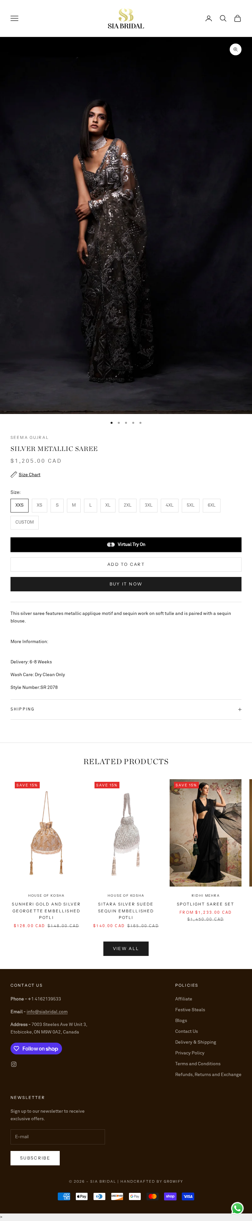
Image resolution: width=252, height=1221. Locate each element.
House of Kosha (46, 895)
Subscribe (35, 1157)
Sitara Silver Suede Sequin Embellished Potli (126, 911)
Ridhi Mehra (206, 895)
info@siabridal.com (47, 1012)
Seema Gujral (29, 437)
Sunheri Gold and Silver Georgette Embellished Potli (46, 911)
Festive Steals (190, 1010)
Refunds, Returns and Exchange (208, 1074)
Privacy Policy (189, 1053)
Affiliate (183, 999)
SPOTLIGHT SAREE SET (205, 904)
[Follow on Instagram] (13, 1064)
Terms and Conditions (197, 1064)
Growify (173, 1181)
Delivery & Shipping (195, 1042)
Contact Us (186, 1031)
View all (126, 948)
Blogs (181, 1020)
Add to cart (126, 564)
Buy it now (126, 583)
